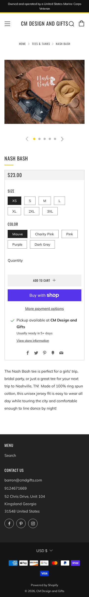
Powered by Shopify (44, 585)
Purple (17, 244)
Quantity (15, 260)
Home (22, 44)
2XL (32, 211)
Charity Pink (44, 234)
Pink (69, 234)
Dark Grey (42, 244)
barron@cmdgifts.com (23, 480)
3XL (50, 211)
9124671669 (15, 488)
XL (14, 211)
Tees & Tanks (41, 44)
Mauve (17, 234)
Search (10, 455)
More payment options (44, 308)
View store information (33, 340)
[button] (34, 139)
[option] (44, 92)
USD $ (41, 551)
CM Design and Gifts (44, 23)
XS (14, 201)
